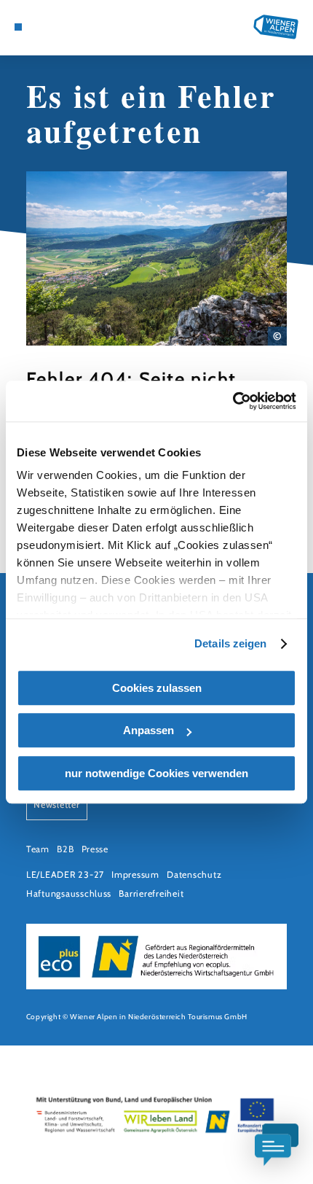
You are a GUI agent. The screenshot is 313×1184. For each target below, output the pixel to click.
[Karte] (40, 27)
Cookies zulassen (157, 688)
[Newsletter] (52, 27)
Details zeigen (230, 643)
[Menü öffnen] (18, 27)
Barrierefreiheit (151, 893)
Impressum (135, 874)
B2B (65, 849)
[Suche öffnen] (75, 27)
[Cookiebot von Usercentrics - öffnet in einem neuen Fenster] (232, 401)
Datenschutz (194, 874)
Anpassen (148, 730)
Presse (95, 849)
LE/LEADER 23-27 (65, 874)
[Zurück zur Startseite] (275, 27)
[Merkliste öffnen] (63, 27)
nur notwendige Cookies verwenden (156, 773)
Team (37, 849)
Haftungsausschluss (68, 893)
